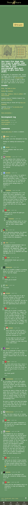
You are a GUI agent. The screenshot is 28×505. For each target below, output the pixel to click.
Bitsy (2, 88)
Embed (16, 498)
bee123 (7, 136)
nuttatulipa (8, 156)
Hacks (3, 94)
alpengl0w (8, 172)
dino (7, 285)
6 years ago (13, 136)
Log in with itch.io (6, 131)
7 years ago (13, 147)
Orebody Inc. (9, 267)
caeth (8, 210)
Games (2, 499)
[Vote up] (1, 136)
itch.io (2, 498)
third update (5, 120)
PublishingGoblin (9, 378)
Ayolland (10, 91)
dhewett (7, 147)
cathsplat (8, 293)
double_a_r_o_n (9, 411)
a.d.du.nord (6, 108)
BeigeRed (8, 431)
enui (7, 229)
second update (5, 122)
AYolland (8, 348)
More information (6, 113)
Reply (4, 143)
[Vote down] (1, 138)
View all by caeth (8, 498)
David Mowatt (5, 95)
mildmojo (10, 94)
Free (5, 499)
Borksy (3, 91)
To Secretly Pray (18, 107)
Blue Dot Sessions (6, 99)
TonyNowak (8, 190)
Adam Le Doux (11, 88)
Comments (24, 504)
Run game (19, 25)
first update (5, 124)
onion (7, 242)
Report (13, 498)
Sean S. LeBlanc (18, 94)
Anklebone (8, 472)
